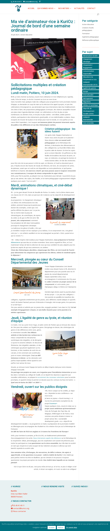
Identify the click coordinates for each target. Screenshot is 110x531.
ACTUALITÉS (79, 9)
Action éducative (26, 35)
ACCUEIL (31, 9)
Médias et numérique (90, 105)
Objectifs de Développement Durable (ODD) (88, 111)
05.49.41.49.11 (18, 505)
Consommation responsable (88, 72)
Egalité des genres (89, 88)
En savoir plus (71, 527)
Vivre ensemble (88, 123)
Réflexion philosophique (90, 40)
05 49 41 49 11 (17, 2)
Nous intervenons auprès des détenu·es (47, 438)
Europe (85, 91)
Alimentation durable (90, 56)
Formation (86, 33)
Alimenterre (16, 242)
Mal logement (88, 98)
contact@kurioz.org (21, 508)
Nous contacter (19, 511)
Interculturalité (88, 95)
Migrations (87, 102)
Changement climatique (87, 60)
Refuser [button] (60, 527)
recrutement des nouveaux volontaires (51, 377)
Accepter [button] (52, 527)
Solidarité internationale (88, 118)
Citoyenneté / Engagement (88, 66)
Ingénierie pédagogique (90, 37)
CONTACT (91, 9)
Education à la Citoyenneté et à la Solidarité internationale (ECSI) (90, 81)
